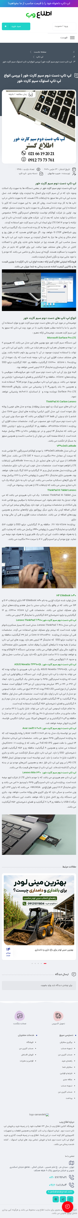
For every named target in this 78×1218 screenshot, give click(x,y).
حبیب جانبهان (54, 173)
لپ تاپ (39, 57)
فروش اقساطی (27, 1054)
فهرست (64, 38)
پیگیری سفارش (66, 1042)
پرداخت (69, 1098)
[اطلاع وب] (39, 14)
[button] (45, 963)
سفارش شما (67, 1067)
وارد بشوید (46, 985)
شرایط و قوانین (66, 1073)
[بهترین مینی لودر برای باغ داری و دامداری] (39, 910)
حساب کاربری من (65, 1054)
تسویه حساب (66, 1048)
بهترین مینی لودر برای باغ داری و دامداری (54, 950)
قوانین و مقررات (26, 1061)
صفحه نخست (40, 52)
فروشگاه (30, 1042)
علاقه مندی (67, 1079)
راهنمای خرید (67, 1061)
